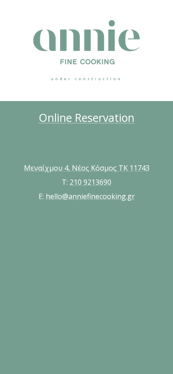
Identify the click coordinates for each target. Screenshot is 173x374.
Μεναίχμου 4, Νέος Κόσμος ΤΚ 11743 (86, 168)
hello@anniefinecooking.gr (90, 196)
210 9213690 (90, 182)
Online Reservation (86, 117)
